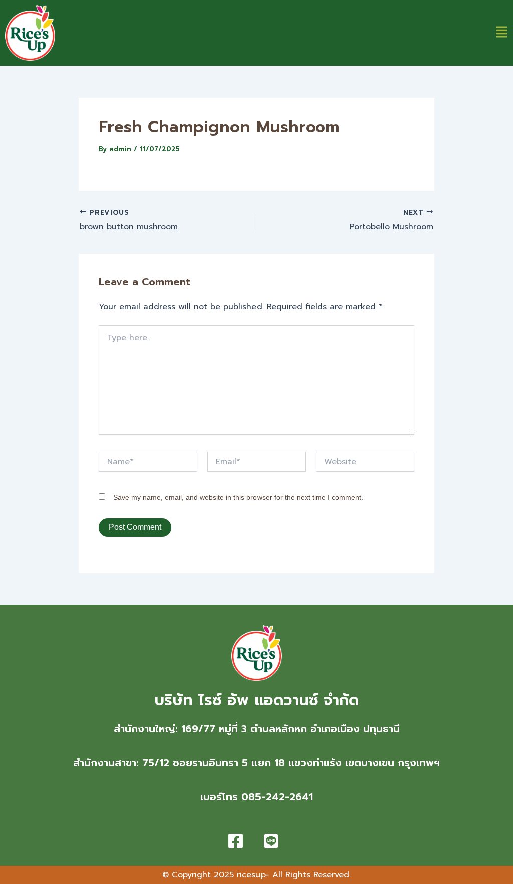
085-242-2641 (277, 796)
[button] (501, 33)
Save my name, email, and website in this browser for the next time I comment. (238, 497)
